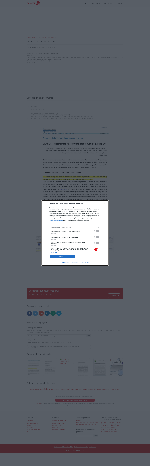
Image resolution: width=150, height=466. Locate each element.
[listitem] (75, 227)
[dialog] (75, 233)
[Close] (105, 203)
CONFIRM (62, 256)
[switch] (96, 231)
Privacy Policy (85, 262)
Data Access (75, 262)
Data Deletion (65, 262)
